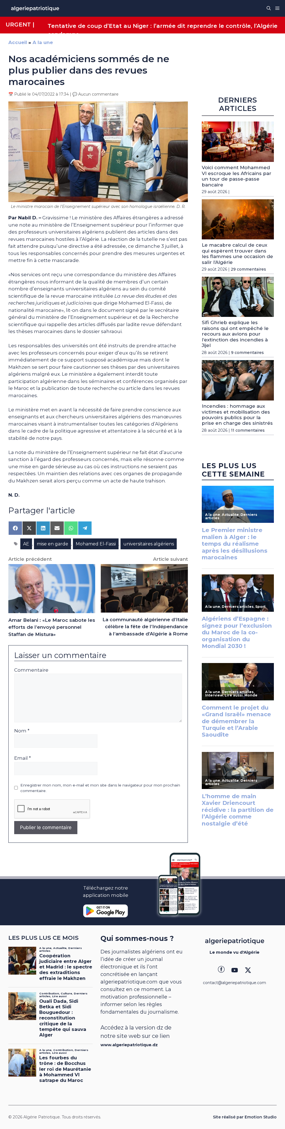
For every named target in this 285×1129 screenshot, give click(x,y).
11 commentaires (248, 430)
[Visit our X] (248, 970)
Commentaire (31, 670)
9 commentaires (247, 352)
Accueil (17, 42)
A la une (43, 42)
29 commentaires (248, 269)
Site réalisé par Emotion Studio (245, 1117)
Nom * (22, 731)
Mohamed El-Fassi (96, 544)
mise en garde (52, 544)
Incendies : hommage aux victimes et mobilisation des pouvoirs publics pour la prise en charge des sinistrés (237, 414)
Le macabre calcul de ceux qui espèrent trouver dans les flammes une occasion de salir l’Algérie (237, 253)
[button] (268, 8)
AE (26, 544)
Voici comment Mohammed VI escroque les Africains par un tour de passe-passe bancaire (236, 176)
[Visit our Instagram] (234, 970)
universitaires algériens (148, 544)
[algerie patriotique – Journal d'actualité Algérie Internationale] (35, 8)
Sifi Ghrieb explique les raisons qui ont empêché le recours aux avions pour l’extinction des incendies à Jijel (235, 334)
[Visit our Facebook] (221, 970)
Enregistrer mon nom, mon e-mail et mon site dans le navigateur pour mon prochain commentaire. (100, 788)
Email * (22, 758)
